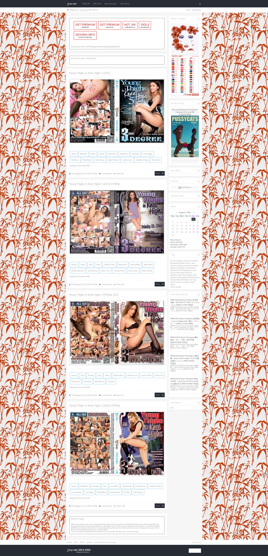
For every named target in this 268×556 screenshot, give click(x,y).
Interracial (112, 154)
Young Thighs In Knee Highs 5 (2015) (89, 73)
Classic (187, 263)
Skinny (172, 282)
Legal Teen (192, 275)
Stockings (135, 154)
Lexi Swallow (76, 492)
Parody (173, 280)
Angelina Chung (142, 160)
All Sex (173, 261)
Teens (73, 154)
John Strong (99, 160)
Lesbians (173, 277)
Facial (188, 268)
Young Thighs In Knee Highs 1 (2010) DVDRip (94, 405)
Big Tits (190, 261)
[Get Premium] (185, 187)
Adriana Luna (132, 375)
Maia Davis (75, 381)
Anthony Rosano (77, 271)
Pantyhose (124, 154)
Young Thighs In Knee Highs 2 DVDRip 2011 (93, 294)
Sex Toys (192, 280)
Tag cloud (83, 10)
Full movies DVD (83, 165)
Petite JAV (86, 4)
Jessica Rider (135, 264)
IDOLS (145, 25)
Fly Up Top (197, 542)
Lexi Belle (114, 486)
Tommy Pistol (119, 271)
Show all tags (175, 287)
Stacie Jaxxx (133, 271)
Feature (173, 270)
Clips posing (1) (110, 4)
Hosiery (91, 375)
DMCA (82, 542)
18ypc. (71, 3)
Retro (187, 280)
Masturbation (182, 277)
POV (182, 280)
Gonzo (101, 154)
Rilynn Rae (123, 264)
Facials (193, 268)
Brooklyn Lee (140, 486)
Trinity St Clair (109, 264)
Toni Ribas (90, 492)
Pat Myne (111, 381)
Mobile (89, 542)
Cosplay (179, 265)
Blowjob (173, 263)
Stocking (95, 486)
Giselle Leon (127, 160)
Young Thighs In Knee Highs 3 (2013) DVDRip (94, 184)
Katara (78, 173)
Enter (188, 10)
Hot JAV (130, 25)
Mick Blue (75, 160)
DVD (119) (97, 4)
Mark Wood (87, 160)
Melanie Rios (118, 375)
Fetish (93, 154)
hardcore (188, 273)
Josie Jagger (147, 154)
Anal (185, 261)
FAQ (75, 542)
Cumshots (195, 265)
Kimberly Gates (155, 486)
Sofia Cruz (159, 375)
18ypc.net (73, 10)
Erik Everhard (115, 492)
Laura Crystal (146, 375)
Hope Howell (147, 271)
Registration (196, 10)
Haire (178, 273)
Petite (178, 280)
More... (158, 173)
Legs (90, 264)
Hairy (182, 273)
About (69, 542)
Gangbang (186, 270)
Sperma (187, 282)
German (193, 270)
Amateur (179, 261)
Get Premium (85, 25)
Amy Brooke (127, 486)
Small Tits (180, 282)
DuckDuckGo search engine (105, 542)
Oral (197, 277)
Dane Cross (105, 271)
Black (196, 261)
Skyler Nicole (113, 160)
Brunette (180, 263)
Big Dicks (83, 154)
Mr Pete (127, 492)
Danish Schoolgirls (177, 268)
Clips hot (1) (124, 4)
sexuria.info (85, 35)
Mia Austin (156, 160)
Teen (98, 264)
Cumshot (186, 265)
